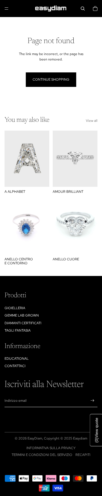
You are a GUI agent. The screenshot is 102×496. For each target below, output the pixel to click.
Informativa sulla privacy (51, 448)
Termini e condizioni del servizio (42, 455)
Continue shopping (51, 79)
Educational (17, 358)
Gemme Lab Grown (22, 315)
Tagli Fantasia (18, 330)
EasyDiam (34, 438)
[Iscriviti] (92, 401)
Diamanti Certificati (23, 323)
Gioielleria (15, 308)
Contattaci (15, 366)
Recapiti (82, 455)
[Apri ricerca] (82, 8)
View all (91, 120)
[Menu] (6, 8)
